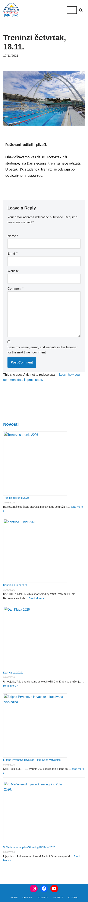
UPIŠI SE (27, 897)
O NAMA (73, 897)
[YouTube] (54, 888)
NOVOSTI (42, 897)
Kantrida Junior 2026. (15, 585)
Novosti (11, 424)
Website (13, 271)
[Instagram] (34, 888)
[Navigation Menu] (72, 10)
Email (12, 253)
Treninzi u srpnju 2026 (16, 497)
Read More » (36, 598)
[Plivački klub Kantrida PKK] (11, 10)
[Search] (81, 10)
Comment (15, 288)
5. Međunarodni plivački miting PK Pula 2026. (29, 847)
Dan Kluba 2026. (13, 672)
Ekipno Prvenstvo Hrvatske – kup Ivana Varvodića (32, 759)
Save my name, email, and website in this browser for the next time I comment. (42, 349)
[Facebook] (44, 888)
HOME (14, 897)
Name (12, 236)
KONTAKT (58, 897)
